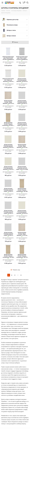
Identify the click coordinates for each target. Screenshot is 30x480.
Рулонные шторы (12, 25)
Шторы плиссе (11, 35)
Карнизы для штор (12, 19)
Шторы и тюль (11, 30)
